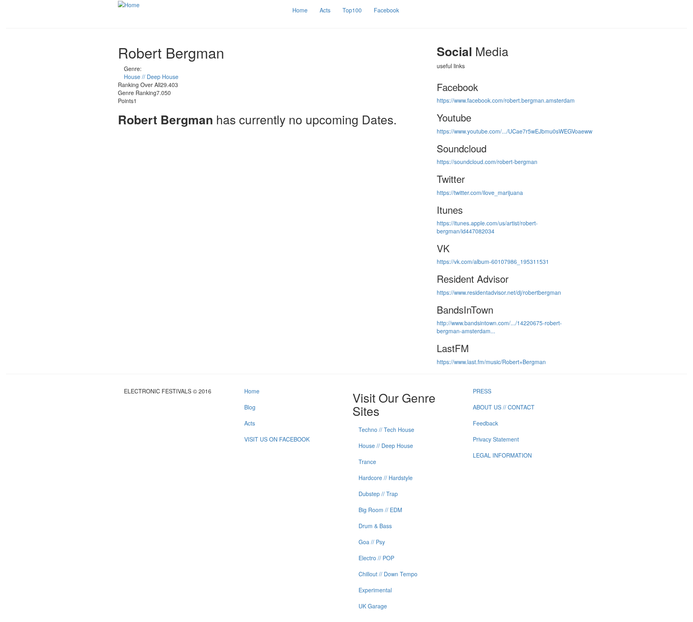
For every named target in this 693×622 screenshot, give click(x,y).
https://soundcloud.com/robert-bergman (487, 162)
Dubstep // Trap (378, 494)
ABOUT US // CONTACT (504, 407)
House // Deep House (151, 77)
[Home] (129, 4)
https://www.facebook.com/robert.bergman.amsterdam (506, 100)
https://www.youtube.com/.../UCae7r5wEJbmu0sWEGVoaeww (514, 131)
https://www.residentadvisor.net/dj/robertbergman (499, 292)
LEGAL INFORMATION (502, 455)
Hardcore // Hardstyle (386, 478)
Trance (367, 462)
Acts (325, 10)
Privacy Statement (496, 439)
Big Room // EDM (380, 510)
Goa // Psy (372, 542)
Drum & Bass (375, 526)
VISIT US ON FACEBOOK (277, 439)
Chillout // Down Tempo (388, 574)
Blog (249, 407)
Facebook (386, 10)
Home (300, 10)
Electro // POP (376, 558)
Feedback (485, 423)
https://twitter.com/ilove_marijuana (480, 192)
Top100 (352, 10)
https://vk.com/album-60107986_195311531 (493, 261)
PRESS (482, 391)
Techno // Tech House (386, 429)
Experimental (375, 590)
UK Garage (373, 606)
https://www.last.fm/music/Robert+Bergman (491, 362)
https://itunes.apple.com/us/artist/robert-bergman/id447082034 (487, 227)
